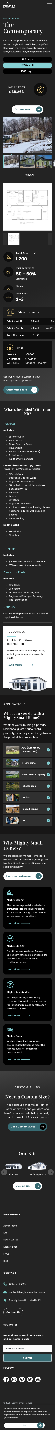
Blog (5, 1260)
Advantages (10, 1225)
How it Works (14, 665)
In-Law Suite (28, 763)
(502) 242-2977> (18, 1284)
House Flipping (29, 809)
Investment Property (33, 774)
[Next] (51, 1172)
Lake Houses (28, 786)
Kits (5, 1232)
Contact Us (13, 1312)
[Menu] (49, 5)
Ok (24, 1425)
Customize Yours (16, 389)
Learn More (13, 923)
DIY (23, 820)
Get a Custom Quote (23, 1126)
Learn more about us (18, 876)
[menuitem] (27, 1226)
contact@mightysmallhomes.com (28, 1292)
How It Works (10, 1239)
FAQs (6, 1253)
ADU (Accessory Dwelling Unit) (30, 749)
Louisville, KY (34, 1300)
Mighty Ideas (10, 1246)
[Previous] (4, 1172)
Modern (13, 1174)
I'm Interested (23, 109)
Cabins (25, 797)
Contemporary (37, 1174)
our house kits (15, 908)
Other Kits (13, 18)
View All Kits (23, 1186)
